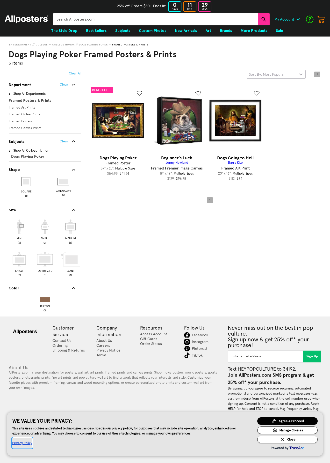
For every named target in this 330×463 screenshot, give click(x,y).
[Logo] (26, 19)
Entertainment (20, 45)
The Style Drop (64, 31)
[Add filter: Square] (26, 181)
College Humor (63, 45)
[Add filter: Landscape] (63, 181)
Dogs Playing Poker (93, 45)
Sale (279, 31)
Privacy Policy (22, 443)
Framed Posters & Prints (130, 45)
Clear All (75, 73)
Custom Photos (152, 31)
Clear (64, 141)
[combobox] (155, 19)
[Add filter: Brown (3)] (45, 298)
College (42, 45)
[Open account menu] (298, 19)
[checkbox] (19, 231)
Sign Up (312, 356)
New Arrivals (186, 31)
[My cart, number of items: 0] (321, 19)
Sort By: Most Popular (267, 74)
